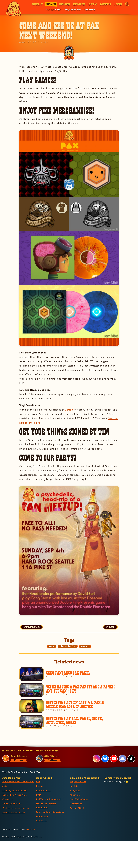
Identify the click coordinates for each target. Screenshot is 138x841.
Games (64, 4)
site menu (66, 747)
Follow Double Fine (12, 803)
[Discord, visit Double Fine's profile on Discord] (122, 758)
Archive (90, 9)
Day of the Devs (78, 781)
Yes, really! (30, 829)
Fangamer (75, 790)
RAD (38, 795)
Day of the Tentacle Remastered (46, 805)
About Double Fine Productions (18, 781)
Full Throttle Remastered (48, 799)
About (37, 4)
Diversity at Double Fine (14, 790)
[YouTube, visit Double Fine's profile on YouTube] (114, 758)
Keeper (39, 786)
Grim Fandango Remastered (50, 812)
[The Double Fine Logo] (14, 9)
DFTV (93, 4)
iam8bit (74, 786)
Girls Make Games (79, 799)
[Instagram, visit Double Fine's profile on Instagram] (96, 758)
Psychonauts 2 (43, 790)
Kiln (38, 781)
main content (80, 747)
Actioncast (54, 9)
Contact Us (7, 799)
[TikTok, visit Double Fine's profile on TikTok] (131, 758)
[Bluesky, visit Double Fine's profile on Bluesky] (105, 758)
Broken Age (42, 816)
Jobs (118, 4)
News (51, 4)
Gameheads (76, 803)
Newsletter (73, 9)
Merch (105, 4)
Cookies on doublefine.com (15, 808)
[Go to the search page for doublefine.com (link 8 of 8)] (127, 4)
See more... (41, 820)
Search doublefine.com (13, 812)
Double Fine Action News (14, 795)
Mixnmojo (75, 795)
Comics (79, 4)
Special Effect (77, 808)
